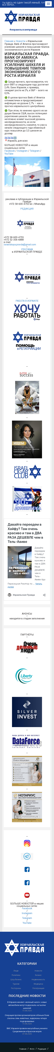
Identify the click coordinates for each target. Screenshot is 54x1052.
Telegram (35, 150)
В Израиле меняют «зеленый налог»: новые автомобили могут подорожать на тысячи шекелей (27, 1005)
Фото (32, 1049)
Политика (16, 975)
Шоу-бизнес (16, 979)
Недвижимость (38, 979)
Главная (8, 41)
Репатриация (38, 988)
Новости (20, 41)
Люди (16, 970)
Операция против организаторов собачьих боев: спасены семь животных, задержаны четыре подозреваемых (27, 1018)
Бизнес (38, 975)
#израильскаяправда (23, 29)
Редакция (42, 1049)
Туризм (16, 984)
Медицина (38, 984)
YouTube (8, 153)
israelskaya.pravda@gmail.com (20, 244)
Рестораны (16, 988)
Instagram (22, 150)
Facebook (9, 150)
